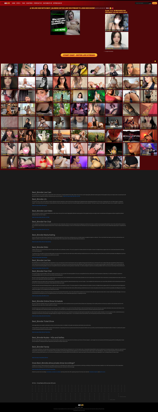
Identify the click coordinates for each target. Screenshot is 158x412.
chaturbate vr (47, 3)
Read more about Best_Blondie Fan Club (40, 229)
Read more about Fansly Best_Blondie (40, 357)
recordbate (58, 371)
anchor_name (112, 399)
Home (13, 3)
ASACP (79, 407)
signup (154, 3)
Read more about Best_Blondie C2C (39, 205)
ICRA (82, 407)
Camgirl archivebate (109, 51)
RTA (76, 407)
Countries (29, 3)
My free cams (102, 371)
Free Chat (40, 295)
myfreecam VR (57, 3)
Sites (18, 3)
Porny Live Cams (123, 396)
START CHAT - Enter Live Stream (79, 55)
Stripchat (96, 371)
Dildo (39, 257)
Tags (23, 3)
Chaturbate (91, 371)
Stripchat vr (38, 3)
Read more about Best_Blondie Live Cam (71, 196)
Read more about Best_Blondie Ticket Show (41, 332)
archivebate (49, 371)
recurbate (54, 371)
